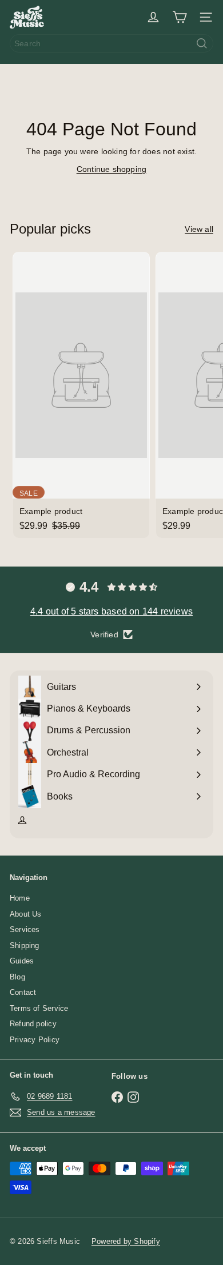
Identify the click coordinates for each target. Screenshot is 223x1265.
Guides (22, 961)
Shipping (24, 945)
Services (25, 929)
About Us (26, 914)
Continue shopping (112, 169)
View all (199, 229)
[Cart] (179, 17)
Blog (17, 977)
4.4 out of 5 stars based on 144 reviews (111, 611)
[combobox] (111, 43)
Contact (23, 992)
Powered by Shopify (125, 1241)
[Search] (201, 43)
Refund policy (33, 1023)
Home (20, 898)
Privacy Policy (34, 1039)
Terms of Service (39, 1008)
